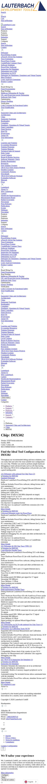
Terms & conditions (12, 740)
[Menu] (2, 23)
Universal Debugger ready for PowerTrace (16, 513)
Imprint (8, 736)
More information (7, 773)
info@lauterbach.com (14, 719)
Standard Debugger (8, 478)
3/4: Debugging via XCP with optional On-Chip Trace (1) (22, 625)
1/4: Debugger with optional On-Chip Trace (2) (18, 474)
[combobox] (30, 782)
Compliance (9, 742)
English (30, 782)
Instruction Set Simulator (10, 664)
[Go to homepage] (23, 10)
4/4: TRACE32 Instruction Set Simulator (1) (17, 660)
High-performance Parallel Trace (12, 589)
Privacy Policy (10, 738)
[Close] (2, 782)
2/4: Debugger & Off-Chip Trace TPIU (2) (16, 546)
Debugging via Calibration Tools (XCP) (15, 629)
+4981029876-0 (12, 717)
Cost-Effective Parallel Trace (11, 550)
